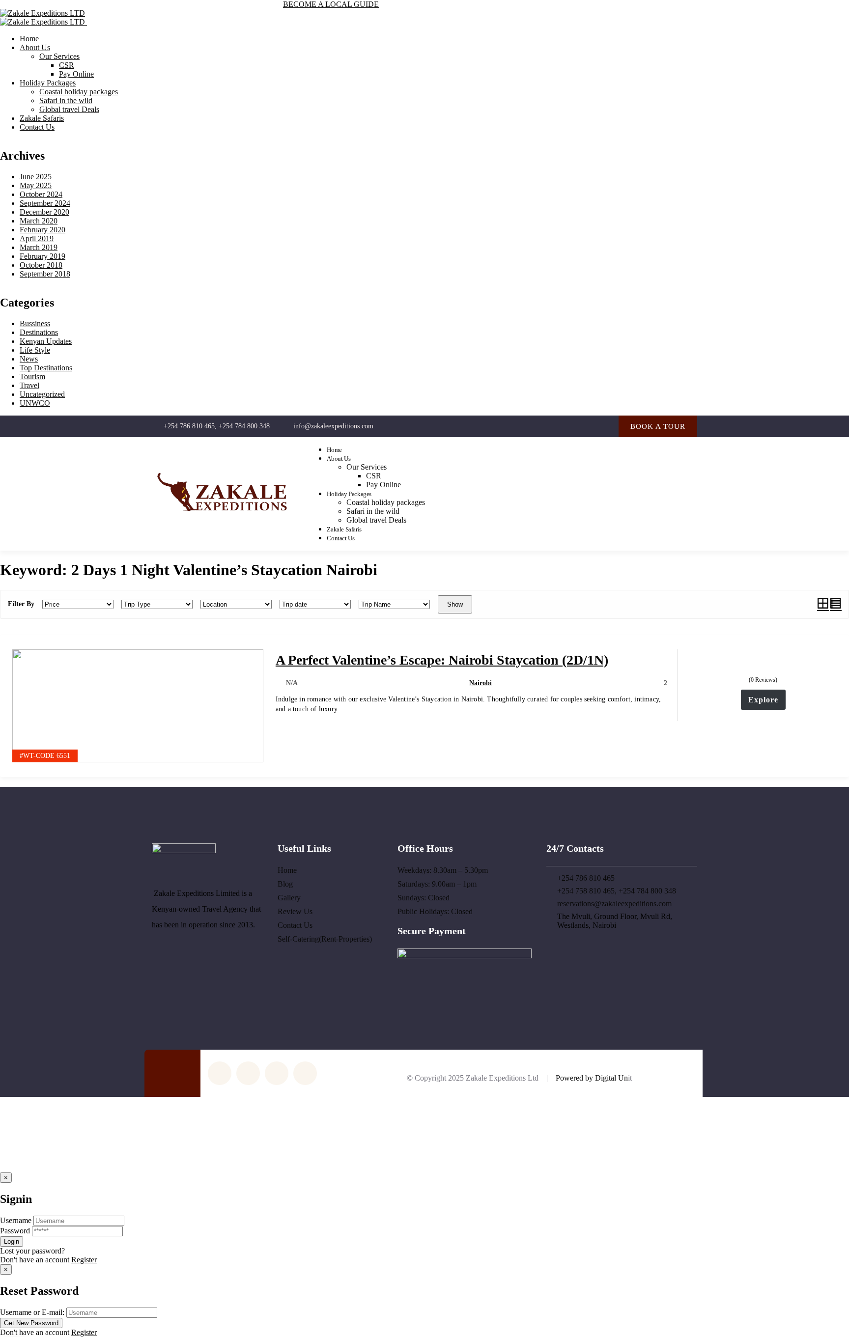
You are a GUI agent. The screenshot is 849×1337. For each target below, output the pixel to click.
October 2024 (41, 194)
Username (15, 1220)
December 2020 (44, 212)
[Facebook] (566, 426)
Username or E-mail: (32, 1312)
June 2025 (36, 176)
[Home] (222, 516)
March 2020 (38, 221)
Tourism (32, 376)
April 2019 (37, 238)
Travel (29, 385)
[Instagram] (586, 426)
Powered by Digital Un (592, 1078)
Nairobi (480, 683)
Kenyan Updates (46, 341)
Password (15, 1230)
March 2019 (38, 247)
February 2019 (42, 256)
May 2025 (36, 185)
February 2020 (42, 229)
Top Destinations (46, 367)
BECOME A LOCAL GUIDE (331, 4)
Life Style (35, 350)
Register (84, 1259)
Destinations (39, 332)
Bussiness (35, 323)
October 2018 (41, 265)
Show (455, 604)
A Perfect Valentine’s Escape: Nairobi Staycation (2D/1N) (442, 660)
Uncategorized (42, 394)
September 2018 (45, 274)
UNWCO (35, 403)
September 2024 (45, 203)
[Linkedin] (606, 426)
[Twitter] (546, 426)
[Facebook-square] (305, 1073)
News (29, 359)
